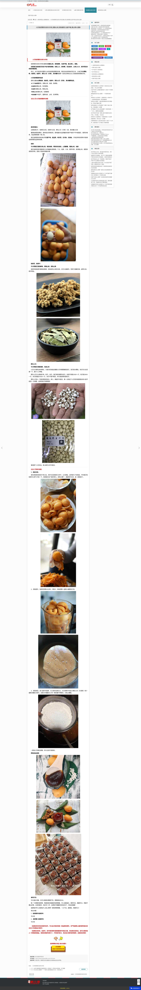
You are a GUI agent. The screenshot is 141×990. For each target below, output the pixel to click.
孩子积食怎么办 (95, 71)
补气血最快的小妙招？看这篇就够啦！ (100, 37)
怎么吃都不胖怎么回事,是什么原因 (99, 141)
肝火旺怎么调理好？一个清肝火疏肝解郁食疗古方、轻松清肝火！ (48, 969)
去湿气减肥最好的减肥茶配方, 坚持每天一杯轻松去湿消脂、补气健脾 (49, 968)
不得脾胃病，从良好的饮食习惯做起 (99, 135)
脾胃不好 (108, 46)
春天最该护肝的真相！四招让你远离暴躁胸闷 (101, 38)
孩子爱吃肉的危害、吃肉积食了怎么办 (100, 134)
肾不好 (101, 46)
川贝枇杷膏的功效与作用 (38, 965)
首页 (29, 10)
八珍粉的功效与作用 (37, 10)
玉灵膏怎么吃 (108, 57)
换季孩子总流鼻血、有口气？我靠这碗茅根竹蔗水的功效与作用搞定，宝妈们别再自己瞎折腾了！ (101, 157)
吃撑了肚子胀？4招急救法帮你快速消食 (100, 26)
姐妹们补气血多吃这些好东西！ (98, 31)
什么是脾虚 (102, 49)
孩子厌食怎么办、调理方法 (97, 132)
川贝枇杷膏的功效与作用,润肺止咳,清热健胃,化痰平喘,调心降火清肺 (66, 19)
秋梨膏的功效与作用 (90, 10)
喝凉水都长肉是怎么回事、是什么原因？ (100, 138)
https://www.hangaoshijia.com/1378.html (45, 958)
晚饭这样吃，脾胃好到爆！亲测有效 (99, 34)
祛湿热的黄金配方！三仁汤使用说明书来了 (101, 32)
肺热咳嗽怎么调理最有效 (43, 19)
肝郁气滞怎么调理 (32, 15)
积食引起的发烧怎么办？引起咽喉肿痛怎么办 (101, 140)
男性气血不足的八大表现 (98, 51)
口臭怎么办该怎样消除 (96, 131)
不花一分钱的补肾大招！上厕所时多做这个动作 (102, 35)
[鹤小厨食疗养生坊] (32, 4)
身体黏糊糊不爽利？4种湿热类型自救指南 (100, 25)
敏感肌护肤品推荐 (63, 982)
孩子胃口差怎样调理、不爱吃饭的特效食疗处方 (102, 130)
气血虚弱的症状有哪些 (97, 57)
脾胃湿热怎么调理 (102, 10)
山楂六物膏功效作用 (78, 10)
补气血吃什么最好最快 (97, 69)
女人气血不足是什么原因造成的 (99, 54)
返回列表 (83, 969)
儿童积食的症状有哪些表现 (97, 137)
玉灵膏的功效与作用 (66, 10)
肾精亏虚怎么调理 (96, 67)
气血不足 (94, 46)
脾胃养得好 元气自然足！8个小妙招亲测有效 (101, 28)
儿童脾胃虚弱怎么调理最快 (98, 65)
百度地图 (44, 980)
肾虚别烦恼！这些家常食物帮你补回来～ (100, 29)
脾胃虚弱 (94, 49)
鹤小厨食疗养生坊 (39, 956)
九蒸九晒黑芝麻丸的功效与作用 (52, 10)
